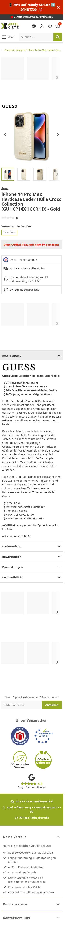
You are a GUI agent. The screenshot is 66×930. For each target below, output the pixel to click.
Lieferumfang (11, 546)
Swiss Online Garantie (23, 259)
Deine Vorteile (14, 837)
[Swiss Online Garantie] (20, 736)
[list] (31, 77)
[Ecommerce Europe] (43, 736)
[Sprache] (34, 26)
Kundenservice (15, 904)
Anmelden (51, 705)
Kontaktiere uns (16, 918)
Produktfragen (12, 567)
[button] (7, 37)
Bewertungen (11, 556)
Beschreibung (11, 355)
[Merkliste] (50, 26)
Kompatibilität (12, 577)
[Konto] (42, 26)
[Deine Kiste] (58, 26)
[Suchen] (57, 37)
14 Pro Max (9, 232)
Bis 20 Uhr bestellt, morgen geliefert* (31, 892)
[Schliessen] (58, 7)
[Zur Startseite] (10, 26)
